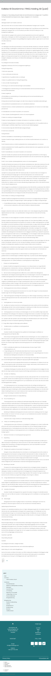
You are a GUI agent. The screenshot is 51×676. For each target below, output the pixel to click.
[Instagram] (36, 643)
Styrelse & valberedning (11, 602)
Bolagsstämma (9, 605)
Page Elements (7, 665)
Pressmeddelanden (10, 596)
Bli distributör (38, 632)
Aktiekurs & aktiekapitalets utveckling (14, 585)
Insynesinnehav (9, 589)
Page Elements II (8, 666)
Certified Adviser (9, 610)
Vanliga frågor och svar (11, 594)
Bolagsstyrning (7, 600)
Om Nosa (6, 577)
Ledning (8, 603)
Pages (5, 662)
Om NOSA (38, 628)
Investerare (6, 582)
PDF (7, 560)
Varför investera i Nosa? (11, 579)
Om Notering (9, 590)
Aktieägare (8, 587)
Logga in (5, 670)
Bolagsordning (9, 607)
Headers (6, 664)
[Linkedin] (40, 643)
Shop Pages (6, 663)
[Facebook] (32, 643)
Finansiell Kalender (10, 583)
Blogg (38, 629)
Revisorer (8, 609)
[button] (10, 1)
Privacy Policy (6, 658)
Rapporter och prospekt (11, 592)
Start (5, 576)
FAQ (38, 631)
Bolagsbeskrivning (10, 597)
